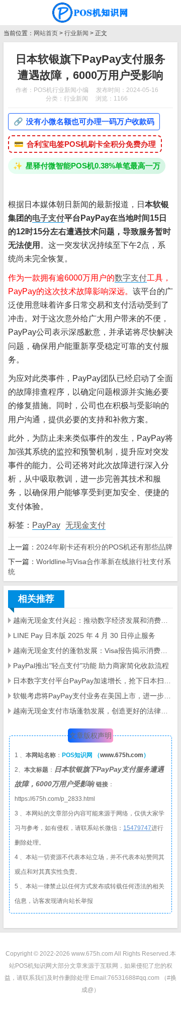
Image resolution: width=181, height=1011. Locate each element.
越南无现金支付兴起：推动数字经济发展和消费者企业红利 (93, 620)
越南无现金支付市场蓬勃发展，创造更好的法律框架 (93, 711)
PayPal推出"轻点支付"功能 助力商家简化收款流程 (91, 666)
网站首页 (46, 33)
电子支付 (48, 218)
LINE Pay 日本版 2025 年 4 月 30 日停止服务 (84, 635)
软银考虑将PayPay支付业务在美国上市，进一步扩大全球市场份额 (93, 696)
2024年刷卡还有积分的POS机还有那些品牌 (104, 547)
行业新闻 (76, 33)
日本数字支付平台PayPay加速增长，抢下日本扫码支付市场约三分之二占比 (93, 681)
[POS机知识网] (90, 13)
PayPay (46, 525)
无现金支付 (85, 525)
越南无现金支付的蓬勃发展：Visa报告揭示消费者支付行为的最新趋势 (93, 651)
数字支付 (131, 277)
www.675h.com (121, 755)
